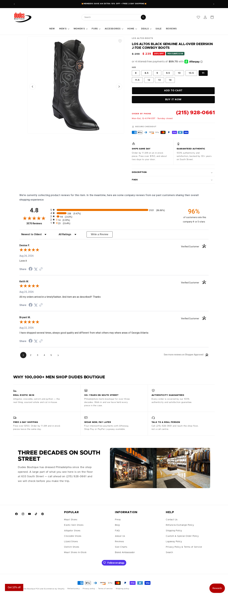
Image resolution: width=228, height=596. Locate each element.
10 (179, 73)
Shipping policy (122, 588)
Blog (117, 525)
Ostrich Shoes (71, 547)
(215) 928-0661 (195, 112)
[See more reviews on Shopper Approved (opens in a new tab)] (41, 269)
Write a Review (99, 234)
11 (203, 73)
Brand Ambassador (125, 552)
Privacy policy (89, 588)
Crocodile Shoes (72, 536)
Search (169, 552)
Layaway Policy (174, 542)
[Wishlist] (198, 17)
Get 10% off (14, 587)
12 (149, 80)
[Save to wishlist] (120, 41)
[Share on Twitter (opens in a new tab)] (36, 269)
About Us (120, 536)
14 (170, 80)
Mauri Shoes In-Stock (75, 552)
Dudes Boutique (28, 589)
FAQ (117, 531)
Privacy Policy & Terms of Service (184, 547)
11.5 (137, 80)
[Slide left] (32, 86)
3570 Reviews (37, 223)
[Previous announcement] (14, 4)
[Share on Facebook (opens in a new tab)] (30, 269)
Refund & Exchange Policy (180, 525)
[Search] (143, 17)
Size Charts (121, 547)
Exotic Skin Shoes (73, 525)
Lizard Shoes (71, 542)
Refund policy (73, 588)
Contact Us (172, 520)
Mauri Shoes (70, 520)
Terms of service (105, 588)
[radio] (114, 210)
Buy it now (173, 99)
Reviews (119, 542)
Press (118, 520)
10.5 (191, 73)
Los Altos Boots (142, 38)
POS (38, 589)
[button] (64, 29)
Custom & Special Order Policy (182, 536)
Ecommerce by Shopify (54, 589)
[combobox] (112, 17)
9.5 (168, 73)
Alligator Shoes (72, 531)
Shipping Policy (174, 531)
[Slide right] (119, 86)
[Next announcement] (213, 4)
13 (159, 80)
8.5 (147, 73)
